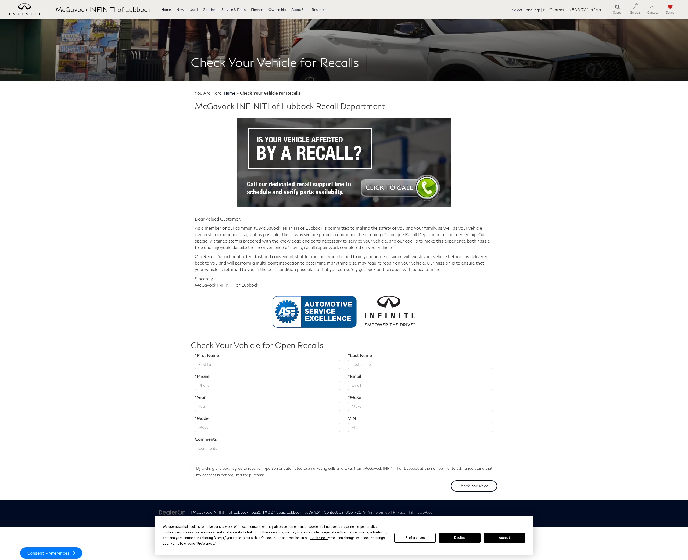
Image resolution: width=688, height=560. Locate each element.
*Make (354, 397)
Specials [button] (209, 10)
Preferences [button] (205, 543)
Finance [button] (257, 10)
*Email (354, 376)
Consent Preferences (48, 553)
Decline (459, 538)
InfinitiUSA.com (422, 512)
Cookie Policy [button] (319, 538)
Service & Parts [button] (233, 10)
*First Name (207, 355)
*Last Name (360, 355)
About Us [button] (298, 10)
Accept (504, 538)
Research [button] (319, 10)
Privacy (399, 512)
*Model (202, 418)
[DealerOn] (172, 511)
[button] (407, 515)
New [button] (180, 10)
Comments (206, 439)
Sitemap (382, 512)
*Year (200, 397)
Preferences (415, 538)
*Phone (202, 376)
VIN (352, 418)
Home (166, 10)
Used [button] (193, 10)
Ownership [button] (277, 10)
